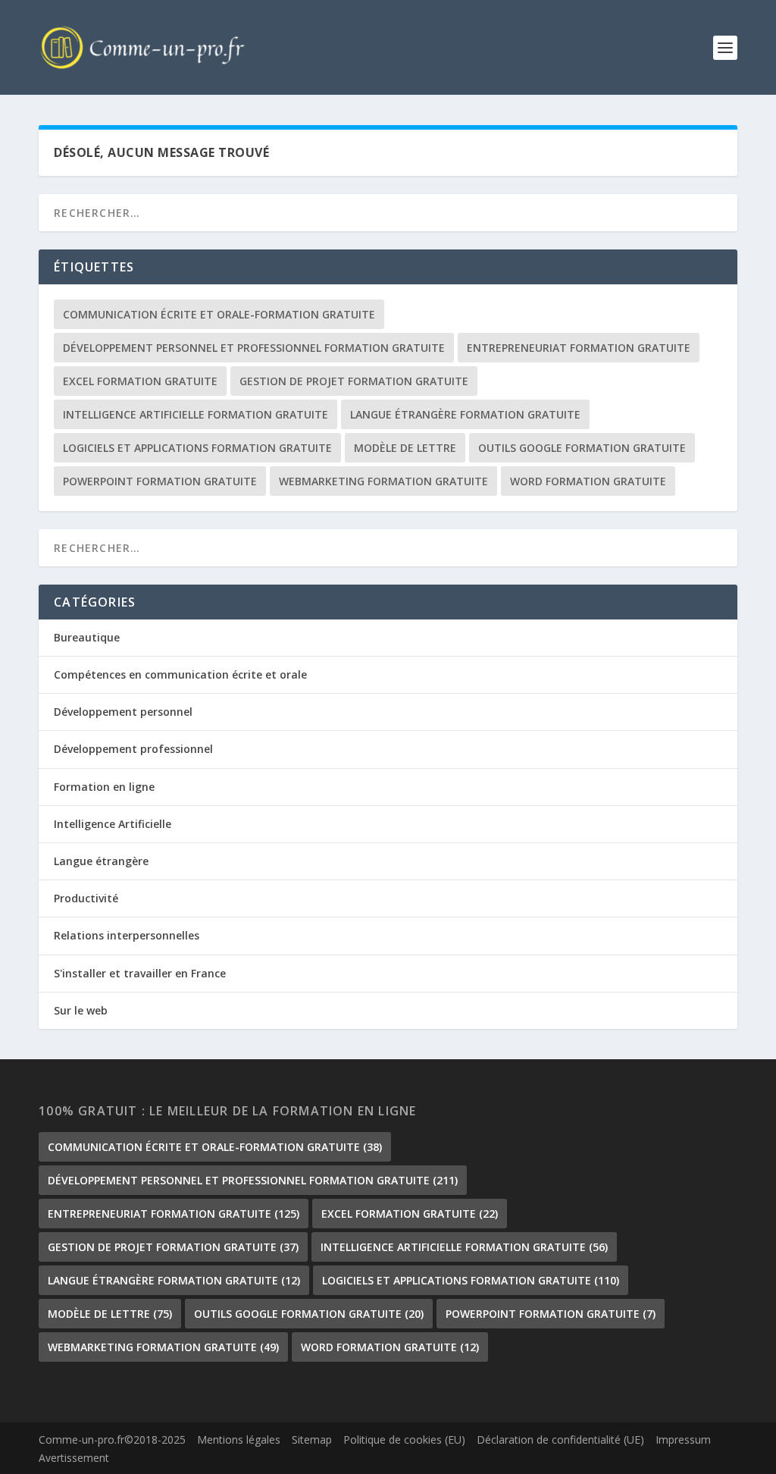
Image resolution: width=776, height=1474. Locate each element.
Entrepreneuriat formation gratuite (578, 347)
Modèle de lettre (405, 448)
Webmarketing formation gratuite (383, 481)
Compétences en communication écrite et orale (180, 674)
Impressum (683, 1439)
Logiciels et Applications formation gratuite (197, 448)
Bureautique (87, 637)
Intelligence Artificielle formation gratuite (195, 414)
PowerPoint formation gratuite (160, 481)
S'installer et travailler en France (140, 973)
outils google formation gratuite (582, 448)
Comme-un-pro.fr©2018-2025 (112, 1439)
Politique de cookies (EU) (404, 1439)
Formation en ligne (104, 786)
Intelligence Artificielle (112, 824)
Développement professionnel (133, 749)
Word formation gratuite (588, 481)
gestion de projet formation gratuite (353, 381)
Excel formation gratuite (140, 381)
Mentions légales (238, 1439)
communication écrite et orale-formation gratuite (219, 314)
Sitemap (312, 1439)
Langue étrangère (101, 861)
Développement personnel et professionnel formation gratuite (254, 347)
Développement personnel (123, 711)
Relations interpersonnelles (126, 935)
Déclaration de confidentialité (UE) (560, 1439)
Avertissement (74, 1457)
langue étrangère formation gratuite (465, 414)
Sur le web (81, 1010)
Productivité (86, 898)
